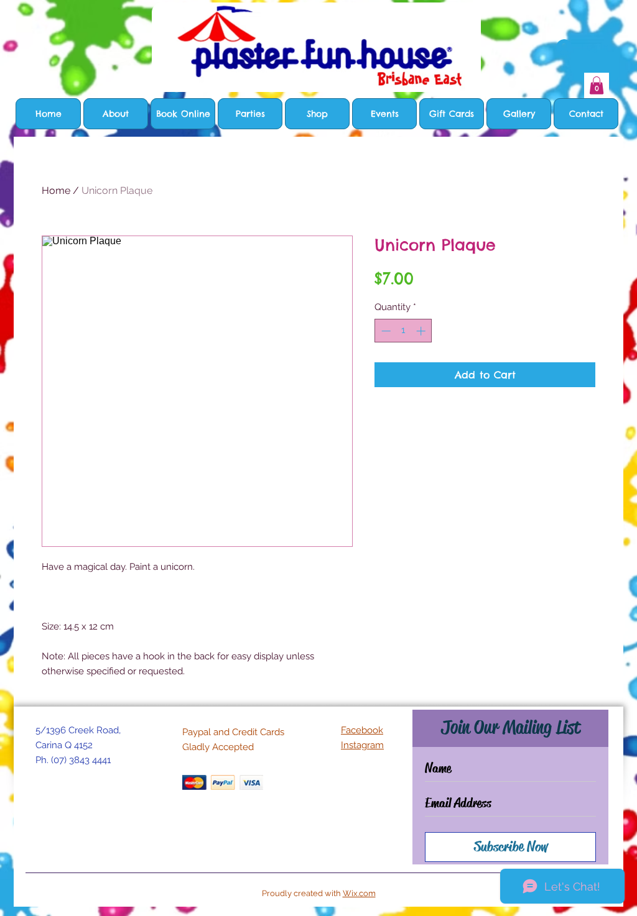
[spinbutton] (403, 330)
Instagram (362, 745)
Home (56, 190)
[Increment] (422, 330)
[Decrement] (384, 330)
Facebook (362, 730)
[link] (596, 85)
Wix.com (359, 893)
